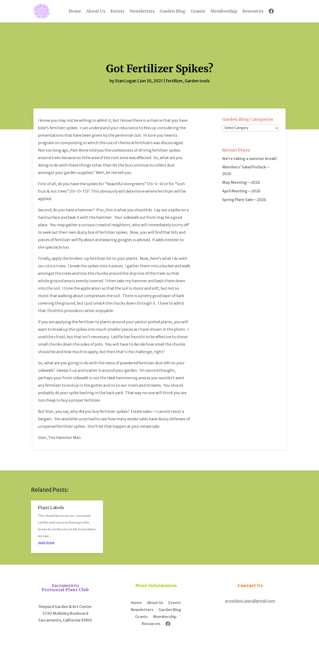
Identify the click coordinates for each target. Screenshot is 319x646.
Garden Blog (173, 11)
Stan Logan (125, 80)
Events (117, 11)
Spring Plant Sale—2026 (244, 199)
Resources (252, 11)
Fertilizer (174, 80)
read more (46, 543)
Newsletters (142, 11)
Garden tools (197, 80)
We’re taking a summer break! (249, 158)
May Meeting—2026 (241, 182)
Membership (223, 11)
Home (75, 11)
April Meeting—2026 (241, 191)
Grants (198, 11)
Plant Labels (51, 507)
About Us (95, 11)
